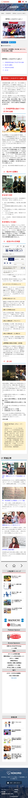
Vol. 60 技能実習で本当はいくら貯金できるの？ (17, 601)
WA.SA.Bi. (14, 678)
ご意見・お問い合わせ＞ (15, 782)
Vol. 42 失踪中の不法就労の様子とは (17, 609)
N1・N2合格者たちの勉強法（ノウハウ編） (14, 500)
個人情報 (3, 791)
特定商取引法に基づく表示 (7, 793)
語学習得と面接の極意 (8, 549)
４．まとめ (5, 70)
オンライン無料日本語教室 (16, 585)
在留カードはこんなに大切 (16, 723)
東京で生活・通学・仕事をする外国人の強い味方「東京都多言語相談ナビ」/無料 (16, 756)
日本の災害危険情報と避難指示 (16, 731)
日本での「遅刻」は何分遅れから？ (16, 593)
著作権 (15, 791)
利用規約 (16, 789)
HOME (2, 13)
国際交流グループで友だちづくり (11, 525)
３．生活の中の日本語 (8, 67)
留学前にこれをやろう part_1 (19, 13)
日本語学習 (8, 13)
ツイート (13, 42)
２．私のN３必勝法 (7, 65)
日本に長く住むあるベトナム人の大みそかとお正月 (16, 747)
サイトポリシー (4, 789)
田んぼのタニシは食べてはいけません (16, 577)
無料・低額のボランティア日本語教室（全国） (13, 476)
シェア (5, 42)
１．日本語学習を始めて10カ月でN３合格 (13, 62)
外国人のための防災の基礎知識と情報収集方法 (16, 739)
